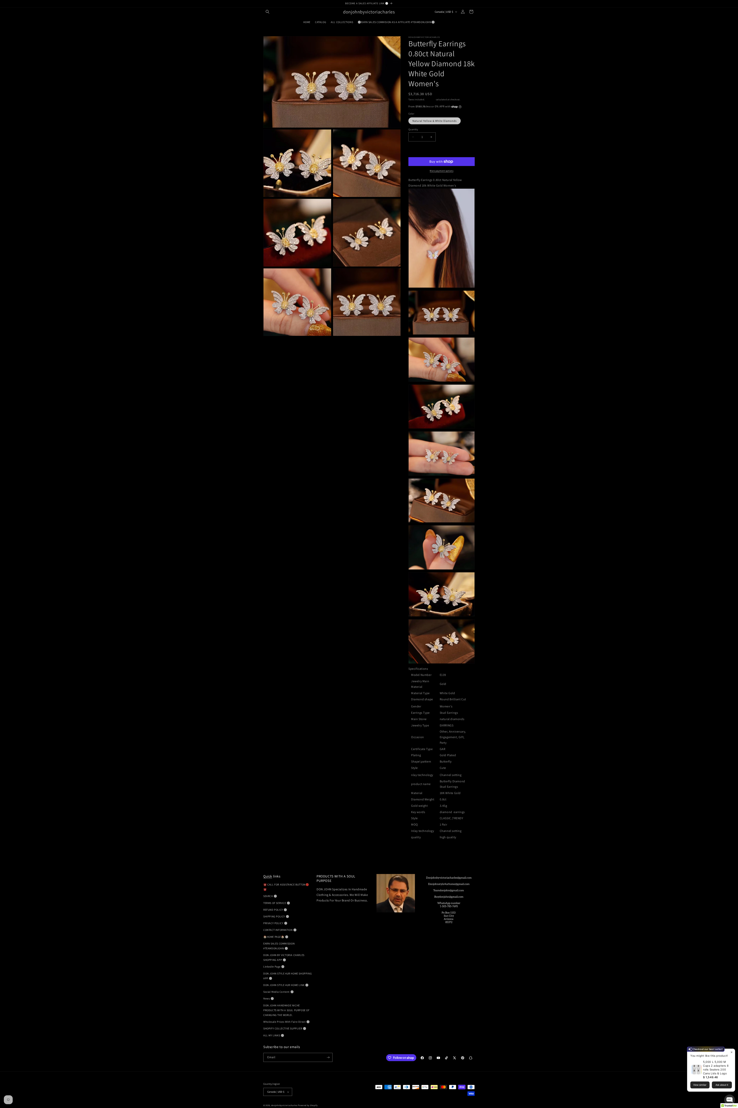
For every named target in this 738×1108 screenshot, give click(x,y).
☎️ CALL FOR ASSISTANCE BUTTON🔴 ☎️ (286, 887)
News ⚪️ (268, 998)
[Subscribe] (328, 1057)
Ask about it (722, 1084)
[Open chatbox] (729, 1100)
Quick (267, 876)
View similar (699, 1084)
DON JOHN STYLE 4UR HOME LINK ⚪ (286, 985)
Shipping (430, 99)
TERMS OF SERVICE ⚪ (276, 903)
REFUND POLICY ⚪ (275, 909)
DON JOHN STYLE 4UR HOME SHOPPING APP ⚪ (287, 976)
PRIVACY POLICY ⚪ (275, 923)
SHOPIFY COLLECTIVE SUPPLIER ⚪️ (284, 1028)
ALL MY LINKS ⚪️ (273, 1035)
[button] (267, 11)
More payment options (441, 170)
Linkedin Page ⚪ (274, 966)
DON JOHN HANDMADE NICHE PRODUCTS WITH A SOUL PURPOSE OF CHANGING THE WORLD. (286, 1010)
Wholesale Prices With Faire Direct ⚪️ (286, 1021)
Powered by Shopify (308, 1105)
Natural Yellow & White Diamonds (434, 121)
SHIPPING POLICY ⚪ (276, 916)
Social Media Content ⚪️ (278, 991)
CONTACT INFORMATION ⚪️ (280, 930)
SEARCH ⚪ (270, 896)
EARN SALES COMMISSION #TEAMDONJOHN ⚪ (279, 946)
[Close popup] (731, 1052)
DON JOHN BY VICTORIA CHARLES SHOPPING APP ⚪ (283, 957)
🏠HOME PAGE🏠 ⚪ (275, 937)
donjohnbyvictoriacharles (284, 1105)
